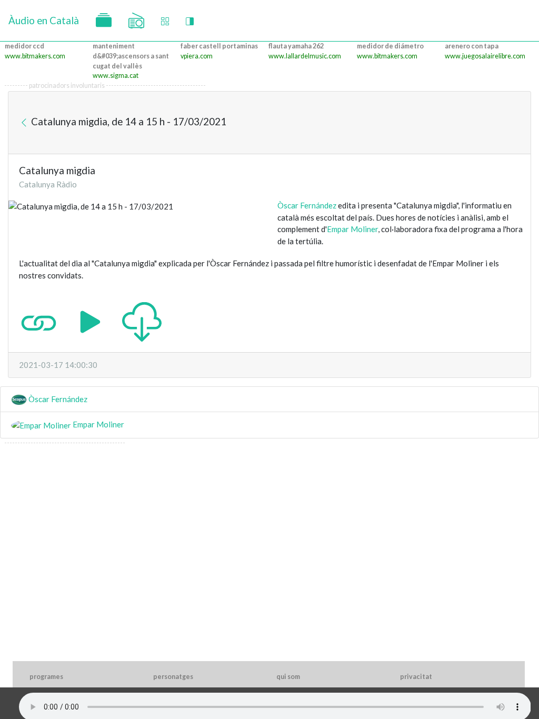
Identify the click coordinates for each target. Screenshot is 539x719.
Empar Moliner (352, 229)
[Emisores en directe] (136, 20)
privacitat (416, 677)
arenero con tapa (471, 46)
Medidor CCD (24, 46)
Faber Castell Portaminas (219, 46)
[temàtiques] (103, 20)
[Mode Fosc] (189, 21)
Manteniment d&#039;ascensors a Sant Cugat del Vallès (131, 56)
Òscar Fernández (306, 205)
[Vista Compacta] (165, 21)
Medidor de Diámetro (390, 46)
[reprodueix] (90, 320)
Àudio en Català (43, 20)
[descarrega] (142, 320)
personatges (173, 677)
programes (46, 677)
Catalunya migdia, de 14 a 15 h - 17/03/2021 (127, 121)
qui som (288, 677)
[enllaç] (38, 320)
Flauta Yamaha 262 (296, 46)
